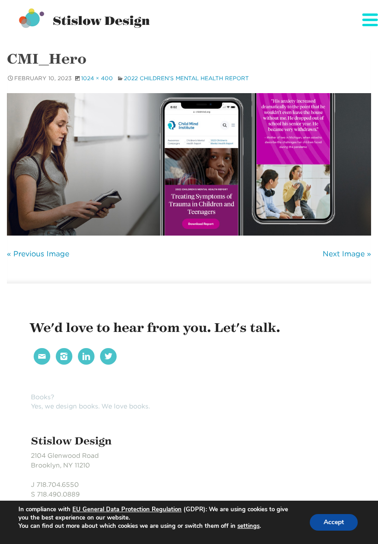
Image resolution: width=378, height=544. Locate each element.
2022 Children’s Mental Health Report (186, 78)
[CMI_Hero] (189, 164)
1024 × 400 (97, 78)
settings (248, 526)
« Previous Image (38, 253)
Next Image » (347, 253)
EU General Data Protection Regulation (127, 509)
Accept (334, 522)
